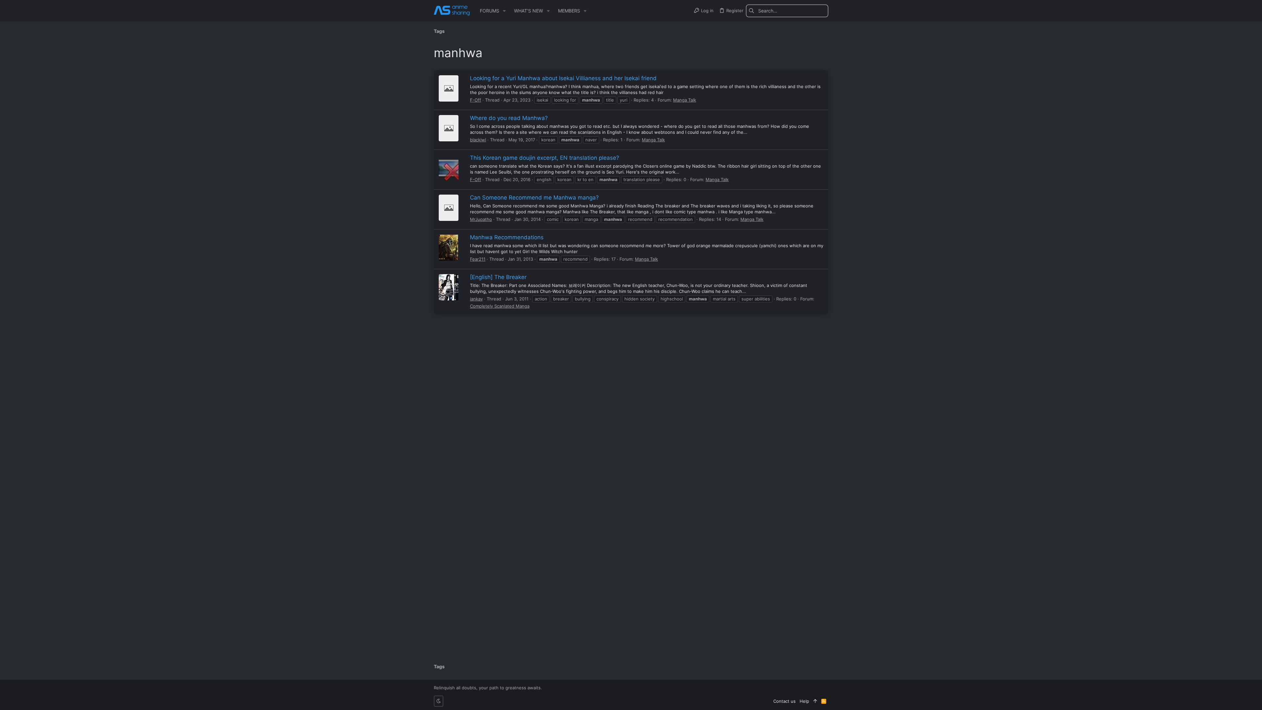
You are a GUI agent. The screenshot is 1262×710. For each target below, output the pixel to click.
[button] (504, 10)
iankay (476, 298)
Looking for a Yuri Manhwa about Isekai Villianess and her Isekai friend (563, 78)
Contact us (784, 701)
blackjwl (478, 139)
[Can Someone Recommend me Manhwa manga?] (448, 208)
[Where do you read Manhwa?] (448, 128)
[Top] (815, 701)
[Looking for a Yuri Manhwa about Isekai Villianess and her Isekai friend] (448, 88)
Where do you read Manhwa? (509, 118)
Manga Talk (684, 100)
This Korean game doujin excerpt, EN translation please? (544, 157)
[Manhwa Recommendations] (448, 247)
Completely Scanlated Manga (499, 306)
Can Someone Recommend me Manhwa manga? (534, 197)
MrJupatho (481, 219)
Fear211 (477, 259)
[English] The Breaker (498, 277)
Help (804, 701)
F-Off (475, 100)
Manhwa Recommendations (507, 237)
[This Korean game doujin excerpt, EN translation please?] (448, 168)
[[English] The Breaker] (448, 287)
